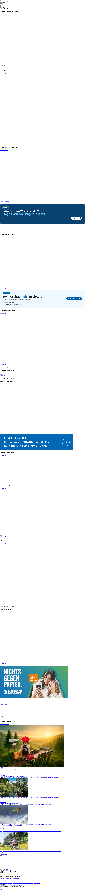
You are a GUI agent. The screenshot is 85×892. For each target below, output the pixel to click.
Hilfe (1, 880)
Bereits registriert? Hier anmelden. (14, 876)
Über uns (2, 883)
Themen (17, 878)
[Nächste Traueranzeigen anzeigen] (1, 374)
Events (10, 878)
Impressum (2, 885)
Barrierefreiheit (8, 885)
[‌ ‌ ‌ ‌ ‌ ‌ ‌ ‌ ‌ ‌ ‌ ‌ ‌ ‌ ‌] (42, 22)
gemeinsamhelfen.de (16, 883)
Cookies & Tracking (20, 885)
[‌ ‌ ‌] (42, 706)
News (8, 878)
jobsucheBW (9, 883)
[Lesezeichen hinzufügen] (0, 774)
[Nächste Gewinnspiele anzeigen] (1, 535)
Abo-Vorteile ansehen (73, 298)
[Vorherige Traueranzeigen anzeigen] (0, 374)
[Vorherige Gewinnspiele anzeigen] (0, 535)
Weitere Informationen (27, 220)
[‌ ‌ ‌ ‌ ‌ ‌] (42, 492)
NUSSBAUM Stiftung (24, 883)
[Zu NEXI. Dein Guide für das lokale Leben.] (36, 450)
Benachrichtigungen (22, 880)
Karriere (5, 883)
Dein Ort (2, 878)
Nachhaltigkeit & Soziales (34, 883)
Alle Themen (3, 716)
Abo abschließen (9, 880)
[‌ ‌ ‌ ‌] (42, 228)
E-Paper (5, 878)
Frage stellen (75, 218)
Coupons (14, 878)
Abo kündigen (15, 880)
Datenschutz (13, 885)
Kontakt (4, 880)
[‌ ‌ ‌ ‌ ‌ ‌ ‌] (42, 388)
